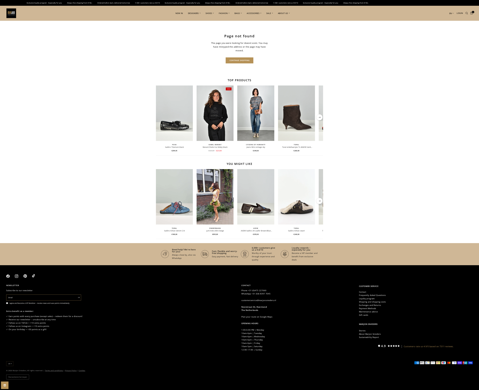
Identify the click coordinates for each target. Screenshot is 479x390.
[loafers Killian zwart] (296, 197)
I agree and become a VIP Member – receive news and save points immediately (39, 303)
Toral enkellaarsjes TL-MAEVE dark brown (296, 147)
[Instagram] (19, 276)
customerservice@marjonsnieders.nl (258, 300)
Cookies (82, 370)
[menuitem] (179, 13)
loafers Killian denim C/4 (174, 231)
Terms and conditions (54, 370)
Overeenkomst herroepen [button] (17, 377)
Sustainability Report (369, 337)
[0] (471, 13)
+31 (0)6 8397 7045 (261, 293)
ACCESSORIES (253, 13)
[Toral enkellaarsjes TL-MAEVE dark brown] (296, 113)
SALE (268, 13)
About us (283, 13)
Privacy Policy (71, 370)
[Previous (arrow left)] (160, 117)
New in (179, 13)
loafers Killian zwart (296, 231)
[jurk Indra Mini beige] (215, 197)
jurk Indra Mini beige (215, 231)
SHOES (209, 13)
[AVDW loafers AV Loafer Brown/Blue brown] (255, 197)
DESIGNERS (193, 13)
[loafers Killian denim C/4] (174, 197)
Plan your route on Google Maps (256, 316)
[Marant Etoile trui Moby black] (215, 113)
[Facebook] (10, 276)
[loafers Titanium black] (174, 113)
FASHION (223, 13)
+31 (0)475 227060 (257, 290)
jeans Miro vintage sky (255, 147)
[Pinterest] (27, 276)
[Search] (466, 13)
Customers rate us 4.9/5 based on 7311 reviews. (429, 346)
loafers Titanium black (174, 147)
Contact (362, 292)
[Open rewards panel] (4, 385)
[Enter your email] (78, 298)
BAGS (237, 13)
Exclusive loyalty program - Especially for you (35, 3)
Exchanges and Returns (370, 305)
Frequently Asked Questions (372, 295)
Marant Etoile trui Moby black (215, 147)
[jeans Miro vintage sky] (255, 113)
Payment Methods (367, 308)
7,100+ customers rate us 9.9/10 (138, 3)
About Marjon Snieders (370, 334)
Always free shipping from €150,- (71, 3)
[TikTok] (36, 276)
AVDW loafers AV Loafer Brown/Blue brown (256, 231)
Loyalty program (367, 298)
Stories (362, 330)
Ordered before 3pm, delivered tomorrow (105, 3)
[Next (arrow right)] (319, 117)
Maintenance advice (368, 311)
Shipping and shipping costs (372, 302)
